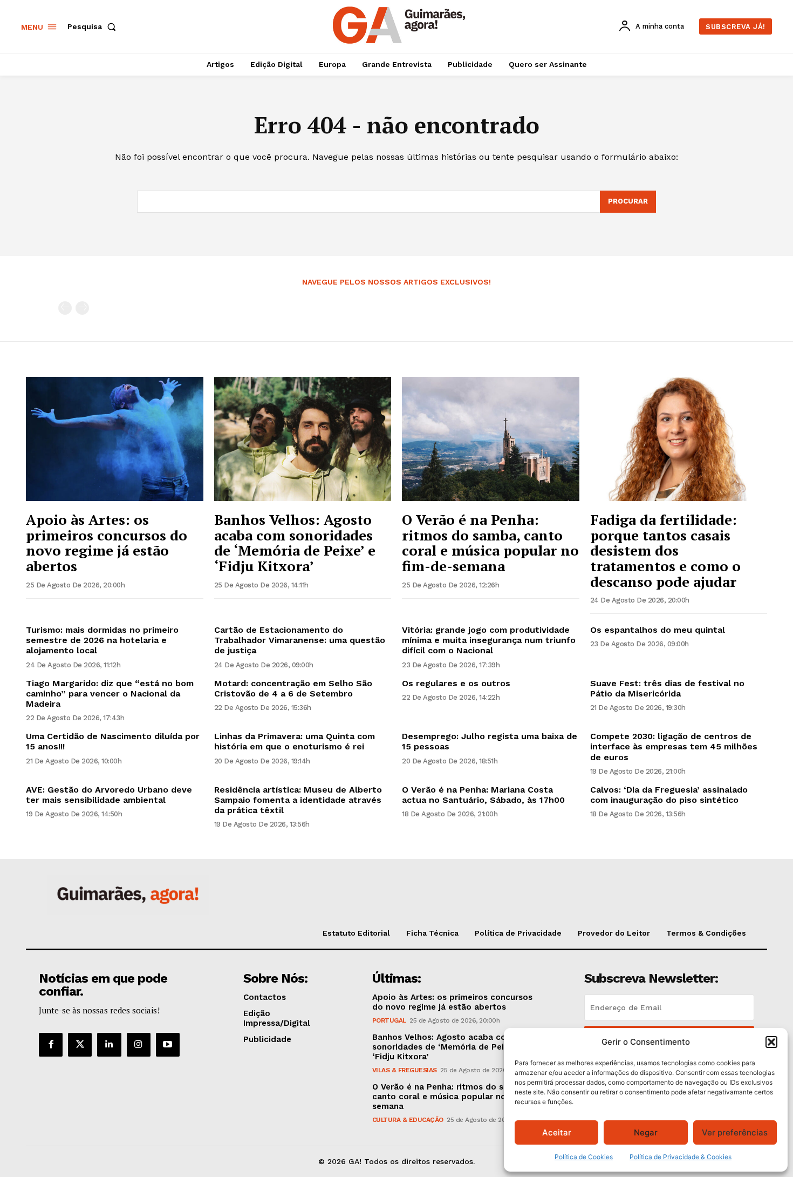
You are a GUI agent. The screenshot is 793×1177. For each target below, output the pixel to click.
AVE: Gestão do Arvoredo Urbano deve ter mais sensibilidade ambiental (109, 794)
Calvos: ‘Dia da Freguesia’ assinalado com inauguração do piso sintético (669, 794)
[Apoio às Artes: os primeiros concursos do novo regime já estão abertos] (114, 439)
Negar (646, 1132)
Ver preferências (735, 1132)
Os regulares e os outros (456, 683)
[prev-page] (65, 308)
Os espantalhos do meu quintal (657, 630)
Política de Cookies (584, 1157)
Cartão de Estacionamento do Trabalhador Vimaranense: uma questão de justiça (299, 640)
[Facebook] (51, 1045)
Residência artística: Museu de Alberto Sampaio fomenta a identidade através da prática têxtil (298, 799)
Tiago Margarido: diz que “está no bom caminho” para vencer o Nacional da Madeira (110, 693)
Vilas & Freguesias (404, 1070)
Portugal (389, 1020)
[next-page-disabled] (82, 308)
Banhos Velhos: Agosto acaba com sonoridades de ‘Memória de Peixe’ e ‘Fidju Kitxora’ (294, 542)
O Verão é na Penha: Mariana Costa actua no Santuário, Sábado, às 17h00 (483, 794)
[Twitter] (80, 1045)
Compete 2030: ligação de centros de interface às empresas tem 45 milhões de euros (673, 746)
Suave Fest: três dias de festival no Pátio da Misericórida (667, 688)
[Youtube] (168, 1045)
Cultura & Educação (407, 1120)
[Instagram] (139, 1045)
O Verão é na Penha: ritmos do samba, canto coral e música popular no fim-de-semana (490, 542)
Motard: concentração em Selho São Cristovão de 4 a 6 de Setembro (293, 688)
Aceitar (556, 1132)
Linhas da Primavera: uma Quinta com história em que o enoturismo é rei (294, 741)
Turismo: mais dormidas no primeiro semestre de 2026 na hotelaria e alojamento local (102, 640)
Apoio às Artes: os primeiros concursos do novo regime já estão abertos (106, 542)
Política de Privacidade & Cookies (681, 1157)
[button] (771, 1042)
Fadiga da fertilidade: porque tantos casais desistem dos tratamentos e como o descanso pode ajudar (665, 550)
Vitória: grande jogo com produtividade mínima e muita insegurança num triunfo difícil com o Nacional (489, 640)
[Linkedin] (109, 1045)
